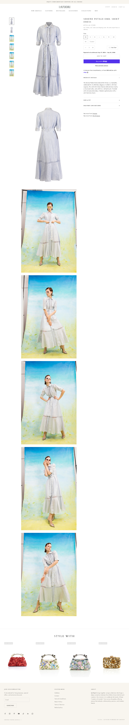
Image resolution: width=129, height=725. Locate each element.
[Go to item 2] (11, 29)
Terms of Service (59, 704)
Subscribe (10, 705)
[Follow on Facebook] (5, 714)
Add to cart (101, 56)
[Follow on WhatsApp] (32, 714)
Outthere (57, 693)
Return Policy (58, 702)
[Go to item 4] (11, 47)
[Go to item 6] (11, 64)
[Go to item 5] (11, 55)
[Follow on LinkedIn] (28, 714)
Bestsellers (60, 11)
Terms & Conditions (60, 699)
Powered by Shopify (117, 719)
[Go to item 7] (11, 73)
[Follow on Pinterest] (14, 714)
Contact (57, 696)
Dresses (95, 113)
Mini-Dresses (96, 116)
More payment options (101, 65)
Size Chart (113, 47)
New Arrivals (36, 11)
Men (96, 11)
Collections (86, 11)
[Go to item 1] (11, 21)
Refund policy (58, 707)
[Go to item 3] (11, 38)
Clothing (49, 11)
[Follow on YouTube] (19, 714)
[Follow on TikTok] (23, 714)
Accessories (73, 11)
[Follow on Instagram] (10, 714)
